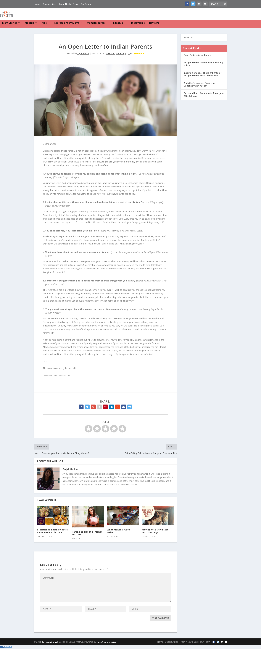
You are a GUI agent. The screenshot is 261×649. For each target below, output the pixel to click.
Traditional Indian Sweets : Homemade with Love (52, 531)
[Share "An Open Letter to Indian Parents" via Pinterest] (105, 407)
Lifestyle (118, 23)
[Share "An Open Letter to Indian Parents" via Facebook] (81, 407)
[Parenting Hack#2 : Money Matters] (88, 516)
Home (37, 4)
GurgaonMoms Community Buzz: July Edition (203, 64)
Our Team (86, 4)
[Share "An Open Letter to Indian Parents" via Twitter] (87, 407)
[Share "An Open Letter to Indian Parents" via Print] (130, 407)
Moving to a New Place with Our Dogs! (155, 531)
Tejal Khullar (83, 53)
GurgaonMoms (49, 642)
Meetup (29, 23)
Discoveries (138, 23)
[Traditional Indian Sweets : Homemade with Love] (53, 515)
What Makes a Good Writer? (118, 531)
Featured (110, 53)
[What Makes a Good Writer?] (123, 515)
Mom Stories (9, 23)
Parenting (121, 53)
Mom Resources (96, 23)
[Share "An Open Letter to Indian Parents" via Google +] (93, 407)
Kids (44, 23)
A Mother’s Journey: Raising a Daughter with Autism (199, 84)
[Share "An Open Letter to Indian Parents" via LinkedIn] (111, 407)
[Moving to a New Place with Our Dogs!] (158, 515)
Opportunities (49, 4)
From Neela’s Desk (68, 4)
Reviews (154, 23)
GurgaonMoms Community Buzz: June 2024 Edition (204, 94)
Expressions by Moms (66, 23)
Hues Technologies (106, 642)
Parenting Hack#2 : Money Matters (87, 533)
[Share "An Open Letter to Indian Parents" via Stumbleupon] (117, 407)
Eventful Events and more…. (198, 55)
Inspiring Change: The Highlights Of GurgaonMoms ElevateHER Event (203, 74)
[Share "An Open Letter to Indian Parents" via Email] (124, 407)
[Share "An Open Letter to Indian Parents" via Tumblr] (99, 407)
